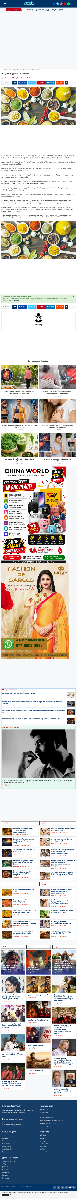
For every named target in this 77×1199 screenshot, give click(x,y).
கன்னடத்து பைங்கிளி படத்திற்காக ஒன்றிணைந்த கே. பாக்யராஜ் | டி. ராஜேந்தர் (12, 1083)
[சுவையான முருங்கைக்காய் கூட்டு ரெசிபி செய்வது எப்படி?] (7, 914)
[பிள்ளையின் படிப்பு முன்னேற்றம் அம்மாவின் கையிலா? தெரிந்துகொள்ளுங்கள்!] (45, 853)
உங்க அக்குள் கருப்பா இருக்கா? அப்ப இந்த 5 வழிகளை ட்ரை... (62, 840)
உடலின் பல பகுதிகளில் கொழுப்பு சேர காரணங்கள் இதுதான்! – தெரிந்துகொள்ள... (62, 891)
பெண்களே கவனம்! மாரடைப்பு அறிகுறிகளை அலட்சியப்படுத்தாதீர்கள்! (57, 426)
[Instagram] (61, 3)
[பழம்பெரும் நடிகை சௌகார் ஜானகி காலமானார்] (13, 962)
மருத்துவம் (15, 70)
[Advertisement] (38, 27)
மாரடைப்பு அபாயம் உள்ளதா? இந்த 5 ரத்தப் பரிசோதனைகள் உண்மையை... (57, 392)
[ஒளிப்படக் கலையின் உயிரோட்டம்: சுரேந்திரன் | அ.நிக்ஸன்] (64, 1078)
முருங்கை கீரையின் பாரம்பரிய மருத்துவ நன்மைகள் (19, 460)
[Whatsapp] (68, 3)
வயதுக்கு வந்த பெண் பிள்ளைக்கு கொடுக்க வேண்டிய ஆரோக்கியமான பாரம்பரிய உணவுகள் (63, 863)
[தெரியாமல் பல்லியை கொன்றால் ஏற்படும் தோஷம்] (71, 695)
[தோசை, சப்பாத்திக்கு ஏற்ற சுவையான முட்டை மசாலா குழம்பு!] (7, 924)
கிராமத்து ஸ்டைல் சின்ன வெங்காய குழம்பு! (21, 901)
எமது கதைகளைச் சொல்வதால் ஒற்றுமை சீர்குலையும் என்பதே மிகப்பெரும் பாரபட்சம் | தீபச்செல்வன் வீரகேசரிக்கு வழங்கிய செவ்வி (37, 781)
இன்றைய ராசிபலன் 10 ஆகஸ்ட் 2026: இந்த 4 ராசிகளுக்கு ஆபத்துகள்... (23, 873)
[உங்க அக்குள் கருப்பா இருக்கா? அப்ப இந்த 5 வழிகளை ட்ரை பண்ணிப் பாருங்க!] (45, 842)
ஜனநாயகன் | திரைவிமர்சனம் (34, 968)
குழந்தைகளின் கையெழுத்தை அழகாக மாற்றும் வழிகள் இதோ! (62, 874)
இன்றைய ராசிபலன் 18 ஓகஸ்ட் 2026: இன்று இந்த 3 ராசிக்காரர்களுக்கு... (23, 830)
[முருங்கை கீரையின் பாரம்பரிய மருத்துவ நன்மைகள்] (19, 445)
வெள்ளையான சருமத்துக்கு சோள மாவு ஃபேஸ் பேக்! (63, 829)
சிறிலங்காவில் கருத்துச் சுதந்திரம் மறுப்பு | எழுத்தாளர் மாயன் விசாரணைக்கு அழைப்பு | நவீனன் (62, 1029)
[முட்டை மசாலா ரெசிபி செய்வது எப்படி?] (7, 892)
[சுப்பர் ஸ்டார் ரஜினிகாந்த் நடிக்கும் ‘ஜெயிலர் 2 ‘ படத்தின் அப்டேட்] (13, 1042)
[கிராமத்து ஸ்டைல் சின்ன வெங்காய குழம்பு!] (7, 903)
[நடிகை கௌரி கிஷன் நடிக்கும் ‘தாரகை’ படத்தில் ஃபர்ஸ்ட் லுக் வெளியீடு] (13, 984)
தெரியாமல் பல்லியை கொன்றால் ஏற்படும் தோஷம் (18, 693)
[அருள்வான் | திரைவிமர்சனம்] (38, 984)
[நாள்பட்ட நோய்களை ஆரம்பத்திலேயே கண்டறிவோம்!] (57, 445)
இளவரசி (16, 834)
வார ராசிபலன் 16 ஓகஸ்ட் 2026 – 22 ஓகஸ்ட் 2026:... (23, 851)
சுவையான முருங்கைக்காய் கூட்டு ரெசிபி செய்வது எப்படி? (24, 911)
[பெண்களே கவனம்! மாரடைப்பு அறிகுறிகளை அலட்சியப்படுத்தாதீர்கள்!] (57, 411)
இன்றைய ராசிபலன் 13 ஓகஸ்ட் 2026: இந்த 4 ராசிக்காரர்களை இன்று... (23, 862)
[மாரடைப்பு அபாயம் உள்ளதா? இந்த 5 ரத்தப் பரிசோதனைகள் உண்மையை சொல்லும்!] (57, 377)
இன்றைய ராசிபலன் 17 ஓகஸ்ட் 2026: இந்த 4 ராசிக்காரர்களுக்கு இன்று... (23, 841)
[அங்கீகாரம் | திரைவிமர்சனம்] (38, 1009)
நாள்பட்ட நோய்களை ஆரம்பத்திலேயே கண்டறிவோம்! (57, 460)
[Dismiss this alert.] (73, 296)
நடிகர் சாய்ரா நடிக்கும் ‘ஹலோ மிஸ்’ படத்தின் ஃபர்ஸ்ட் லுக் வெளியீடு (12, 1026)
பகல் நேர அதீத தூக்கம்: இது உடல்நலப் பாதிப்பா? (61, 933)
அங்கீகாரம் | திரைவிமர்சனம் (38, 1020)
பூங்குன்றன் (7, 785)
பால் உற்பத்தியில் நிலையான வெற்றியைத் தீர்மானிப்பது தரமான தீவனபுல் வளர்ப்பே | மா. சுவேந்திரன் (64, 965)
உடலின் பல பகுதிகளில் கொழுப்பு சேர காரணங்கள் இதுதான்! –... (19, 426)
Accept (6, 1195)
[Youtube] (65, 3)
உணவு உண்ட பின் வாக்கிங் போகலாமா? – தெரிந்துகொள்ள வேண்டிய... (19, 392)
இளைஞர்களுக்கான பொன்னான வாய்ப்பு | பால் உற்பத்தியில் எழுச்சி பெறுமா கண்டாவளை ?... (63, 998)
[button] (23, 9)
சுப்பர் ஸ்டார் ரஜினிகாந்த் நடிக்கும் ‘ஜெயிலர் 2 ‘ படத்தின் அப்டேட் (12, 1055)
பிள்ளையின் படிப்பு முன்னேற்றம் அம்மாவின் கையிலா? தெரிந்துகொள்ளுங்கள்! (62, 851)
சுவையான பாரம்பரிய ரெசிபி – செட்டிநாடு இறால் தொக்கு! (23, 933)
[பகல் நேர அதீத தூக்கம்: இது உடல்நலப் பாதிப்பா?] (45, 935)
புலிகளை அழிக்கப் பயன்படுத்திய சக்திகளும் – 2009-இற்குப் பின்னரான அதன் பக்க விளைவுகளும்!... (63, 1061)
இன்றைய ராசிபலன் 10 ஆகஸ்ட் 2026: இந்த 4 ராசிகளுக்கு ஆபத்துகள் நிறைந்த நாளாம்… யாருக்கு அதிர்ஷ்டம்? (33, 711)
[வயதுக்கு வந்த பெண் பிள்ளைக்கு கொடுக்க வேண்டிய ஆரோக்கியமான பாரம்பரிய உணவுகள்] (45, 863)
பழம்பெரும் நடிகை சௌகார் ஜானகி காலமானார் (10, 967)
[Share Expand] (66, 82)
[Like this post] (15, 82)
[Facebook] (54, 3)
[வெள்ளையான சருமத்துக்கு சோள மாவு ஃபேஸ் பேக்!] (45, 831)
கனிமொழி (14, 78)
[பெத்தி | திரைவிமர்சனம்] (38, 1060)
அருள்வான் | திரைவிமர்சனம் (38, 995)
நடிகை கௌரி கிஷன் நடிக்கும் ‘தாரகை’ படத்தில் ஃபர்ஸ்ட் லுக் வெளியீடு (11, 997)
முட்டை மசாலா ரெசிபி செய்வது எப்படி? (23, 890)
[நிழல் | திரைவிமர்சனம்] (38, 1035)
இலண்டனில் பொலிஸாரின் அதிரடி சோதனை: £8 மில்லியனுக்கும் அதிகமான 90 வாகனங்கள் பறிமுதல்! (32, 702)
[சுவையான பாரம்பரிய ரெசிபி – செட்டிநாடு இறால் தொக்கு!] (7, 935)
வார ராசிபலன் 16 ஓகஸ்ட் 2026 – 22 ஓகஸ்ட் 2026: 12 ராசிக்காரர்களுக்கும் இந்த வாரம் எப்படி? (31, 719)
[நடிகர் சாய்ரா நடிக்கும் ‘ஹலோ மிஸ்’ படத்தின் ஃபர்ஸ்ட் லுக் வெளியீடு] (13, 1013)
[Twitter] (57, 3)
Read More (13, 1195)
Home (6, 70)
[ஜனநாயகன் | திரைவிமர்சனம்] (38, 962)
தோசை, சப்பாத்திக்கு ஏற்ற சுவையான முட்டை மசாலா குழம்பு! (24, 922)
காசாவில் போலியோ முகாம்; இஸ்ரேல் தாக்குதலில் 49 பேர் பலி (50, 10)
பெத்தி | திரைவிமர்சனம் (36, 1071)
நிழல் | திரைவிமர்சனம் (35, 1045)
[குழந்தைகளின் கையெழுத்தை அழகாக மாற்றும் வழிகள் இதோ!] (45, 876)
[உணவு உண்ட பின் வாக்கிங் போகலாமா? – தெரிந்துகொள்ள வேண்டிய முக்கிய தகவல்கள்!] (19, 377)
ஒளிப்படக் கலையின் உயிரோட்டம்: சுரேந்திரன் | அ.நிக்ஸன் (62, 1091)
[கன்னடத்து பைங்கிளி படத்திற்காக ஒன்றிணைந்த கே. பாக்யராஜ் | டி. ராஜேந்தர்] (13, 1071)
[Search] (72, 4)
